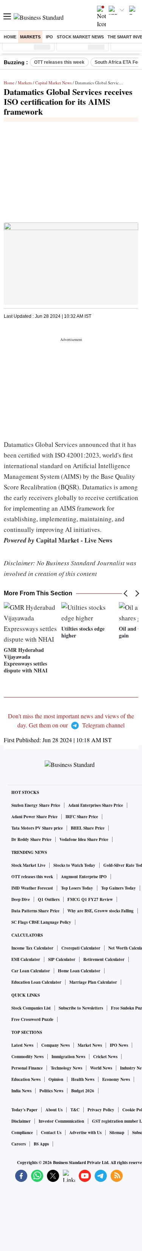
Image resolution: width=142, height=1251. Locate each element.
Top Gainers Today (118, 888)
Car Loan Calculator (30, 970)
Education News (26, 1079)
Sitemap (116, 1132)
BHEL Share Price (88, 828)
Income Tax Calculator (32, 948)
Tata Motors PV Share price (37, 828)
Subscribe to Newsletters (81, 1008)
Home (10, 37)
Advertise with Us (85, 1132)
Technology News (66, 1068)
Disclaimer (21, 1121)
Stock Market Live (28, 865)
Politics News (51, 1090)
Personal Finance (27, 1068)
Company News (55, 1045)
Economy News (116, 1079)
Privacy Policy (100, 1109)
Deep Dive (20, 899)
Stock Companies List (31, 1008)
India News (21, 1090)
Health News (82, 1079)
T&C (75, 1109)
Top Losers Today (77, 888)
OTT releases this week (59, 62)
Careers (18, 1144)
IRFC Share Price (82, 816)
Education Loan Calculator (36, 982)
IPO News (119, 1045)
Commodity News (27, 1056)
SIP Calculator (61, 959)
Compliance (22, 1132)
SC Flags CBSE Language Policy (41, 922)
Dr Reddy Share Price (31, 839)
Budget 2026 (82, 1090)
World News (101, 1068)
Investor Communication (61, 1121)
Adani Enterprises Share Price (95, 805)
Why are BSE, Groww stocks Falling (100, 910)
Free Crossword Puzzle (32, 1019)
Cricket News (105, 1056)
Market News (90, 1045)
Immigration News (68, 1056)
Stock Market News (80, 37)
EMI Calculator (25, 959)
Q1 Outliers (48, 899)
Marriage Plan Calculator (93, 982)
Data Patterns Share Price (35, 910)
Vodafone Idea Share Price (83, 839)
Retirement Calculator (104, 959)
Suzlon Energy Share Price (35, 805)
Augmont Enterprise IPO (84, 876)
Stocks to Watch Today (74, 865)
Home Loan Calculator (79, 970)
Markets (30, 37)
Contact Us (51, 1132)
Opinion (55, 1079)
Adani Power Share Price (34, 816)
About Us (53, 1109)
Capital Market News (53, 82)
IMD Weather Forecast (32, 888)
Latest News (22, 1045)
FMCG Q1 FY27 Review (90, 899)
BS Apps (41, 1144)
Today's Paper (24, 1109)
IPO (49, 37)
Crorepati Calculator (80, 948)
